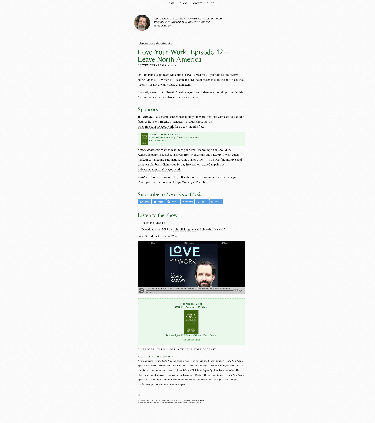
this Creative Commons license (190, 402)
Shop (210, 3)
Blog (183, 3)
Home (171, 3)
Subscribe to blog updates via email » (155, 42)
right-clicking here (184, 229)
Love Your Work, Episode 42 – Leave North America (183, 55)
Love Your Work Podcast (196, 349)
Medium (143, 97)
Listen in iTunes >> (154, 222)
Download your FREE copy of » (174, 136)
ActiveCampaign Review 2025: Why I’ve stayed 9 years (163, 360)
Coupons (165, 400)
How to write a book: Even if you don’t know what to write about (181, 379)
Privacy (155, 400)
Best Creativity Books (178, 400)
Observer (194, 97)
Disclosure (143, 400)
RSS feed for (160, 236)
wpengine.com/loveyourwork (156, 126)
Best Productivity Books (196, 400)
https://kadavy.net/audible (191, 182)
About (197, 3)
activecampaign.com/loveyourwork (159, 169)
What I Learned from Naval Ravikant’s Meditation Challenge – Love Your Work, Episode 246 (194, 365)
